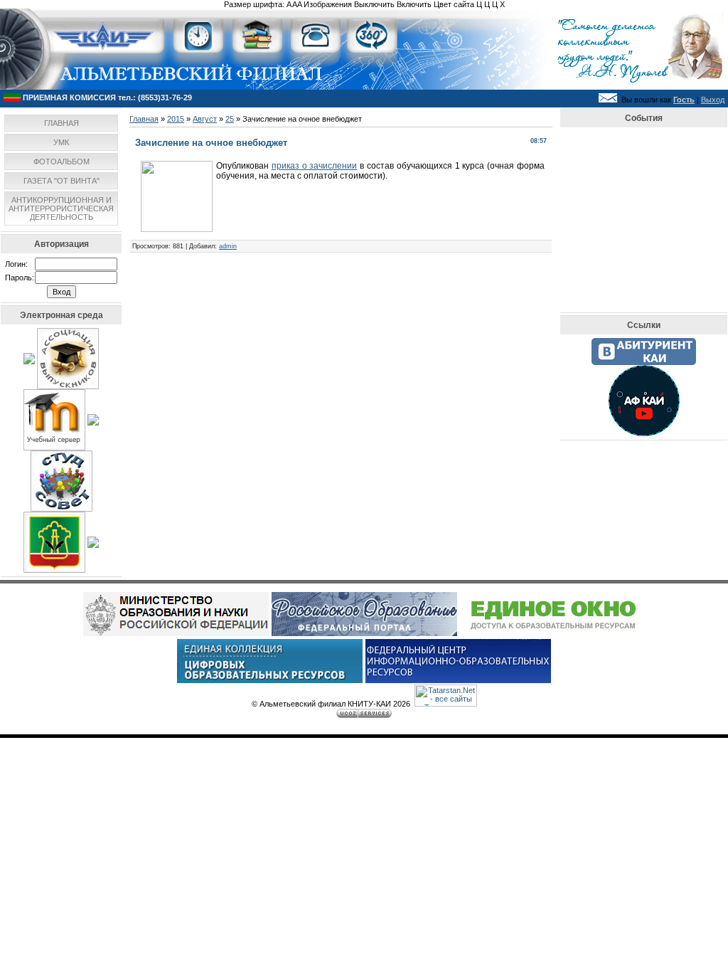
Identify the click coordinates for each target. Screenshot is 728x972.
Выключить (374, 4)
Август (205, 119)
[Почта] (608, 99)
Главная (144, 119)
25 (229, 119)
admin (228, 246)
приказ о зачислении (315, 166)
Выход (712, 99)
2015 (175, 119)
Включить (414, 4)
